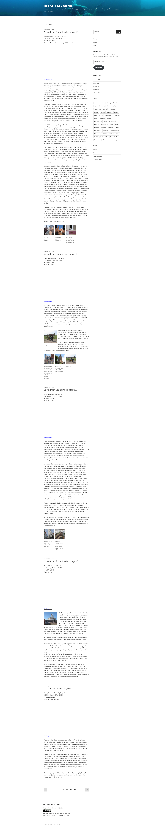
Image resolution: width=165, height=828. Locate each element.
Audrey (109, 103)
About (95, 42)
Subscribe (98, 67)
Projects (95, 89)
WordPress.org (97, 159)
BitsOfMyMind (58, 6)
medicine (102, 118)
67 (63, 789)
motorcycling (98, 121)
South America (115, 130)
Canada (115, 103)
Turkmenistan (104, 137)
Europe (96, 112)
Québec (96, 127)
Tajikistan (104, 133)
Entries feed (96, 153)
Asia (103, 103)
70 (75, 789)
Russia (117, 127)
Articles (95, 80)
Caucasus (102, 106)
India (95, 115)
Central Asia (97, 109)
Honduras (109, 112)
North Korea (112, 121)
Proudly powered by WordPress (51, 824)
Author (95, 45)
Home (95, 39)
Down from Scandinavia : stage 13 (60, 32)
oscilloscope (104, 124)
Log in (95, 149)
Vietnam (105, 140)
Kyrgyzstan (117, 115)
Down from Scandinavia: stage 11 (60, 389)
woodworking (113, 140)
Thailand (111, 133)
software (105, 130)
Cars (95, 106)
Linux (95, 118)
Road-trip (110, 127)
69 (71, 789)
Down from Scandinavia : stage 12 (60, 254)
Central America (111, 106)
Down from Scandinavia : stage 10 (60, 561)
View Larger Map (48, 79)
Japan (101, 115)
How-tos (95, 86)
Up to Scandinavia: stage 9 (57, 688)
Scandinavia (97, 130)
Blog (94, 83)
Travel (95, 92)
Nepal (105, 121)
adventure (97, 103)
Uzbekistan (97, 140)
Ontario (96, 124)
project (117, 124)
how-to (116, 112)
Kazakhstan (108, 115)
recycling (103, 127)
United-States (114, 137)
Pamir (111, 124)
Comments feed (97, 156)
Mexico (109, 118)
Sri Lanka (97, 133)
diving (105, 109)
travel (117, 133)
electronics (112, 109)
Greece (103, 112)
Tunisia (96, 137)
